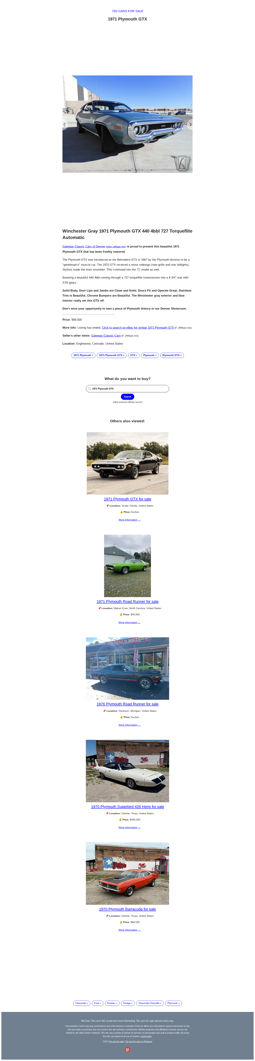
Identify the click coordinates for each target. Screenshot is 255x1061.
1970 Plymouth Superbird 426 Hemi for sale (127, 807)
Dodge (127, 1003)
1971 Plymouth (82, 355)
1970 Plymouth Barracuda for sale (127, 909)
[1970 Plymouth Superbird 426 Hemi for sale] (127, 801)
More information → (130, 519)
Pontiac (111, 1003)
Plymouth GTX (171, 355)
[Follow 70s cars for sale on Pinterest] (127, 1051)
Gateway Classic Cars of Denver (83, 246)
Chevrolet (80, 1003)
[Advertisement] (127, 49)
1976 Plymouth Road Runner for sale (128, 704)
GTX (132, 355)
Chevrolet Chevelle (149, 1003)
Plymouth (149, 355)
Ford (96, 1003)
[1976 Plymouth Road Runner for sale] (127, 699)
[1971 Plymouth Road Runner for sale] (127, 596)
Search (127, 396)
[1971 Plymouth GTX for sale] (127, 493)
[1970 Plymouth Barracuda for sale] (127, 903)
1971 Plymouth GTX (110, 355)
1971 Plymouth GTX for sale (127, 499)
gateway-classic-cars (106, 335)
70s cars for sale (127, 11)
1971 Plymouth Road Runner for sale (128, 601)
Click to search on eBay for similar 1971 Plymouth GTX (138, 327)
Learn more (146, 1036)
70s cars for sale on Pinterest (138, 1041)
